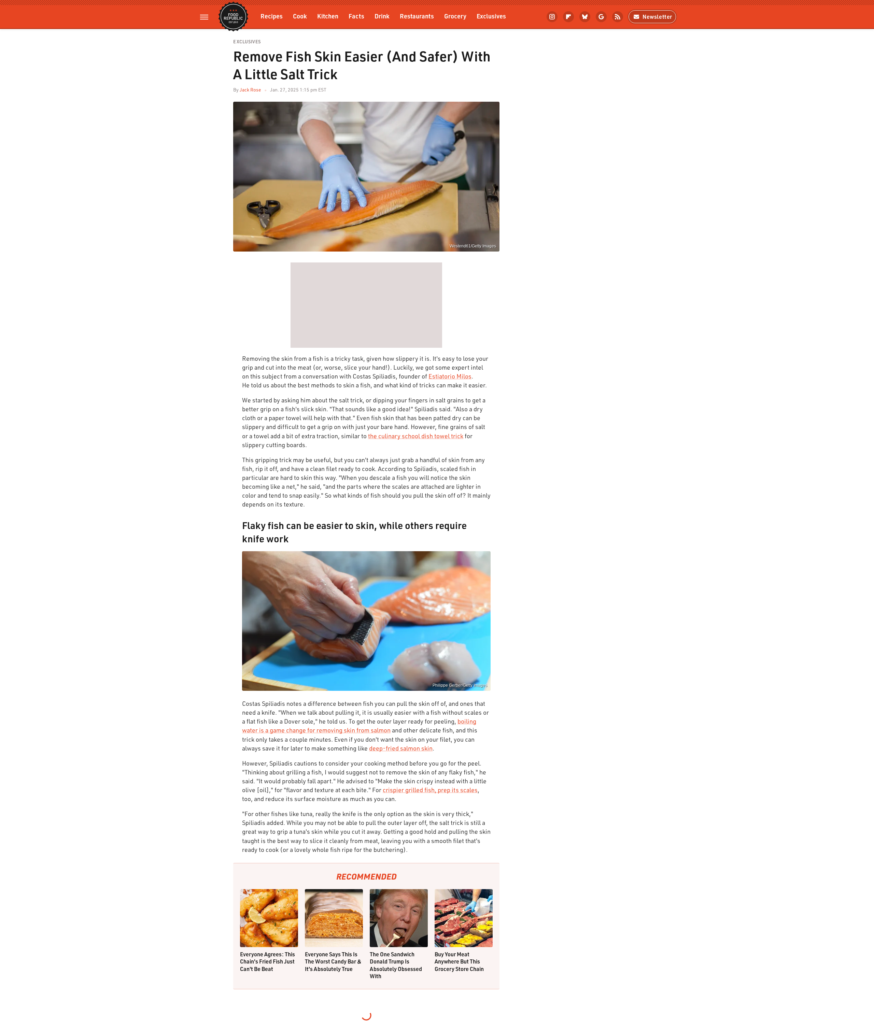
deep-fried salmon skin (401, 748)
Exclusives (491, 16)
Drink (382, 16)
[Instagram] (552, 16)
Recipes (271, 16)
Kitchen (327, 16)
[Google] (601, 16)
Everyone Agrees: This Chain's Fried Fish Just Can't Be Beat (267, 961)
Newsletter (657, 16)
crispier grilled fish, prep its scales (430, 790)
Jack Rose (250, 89)
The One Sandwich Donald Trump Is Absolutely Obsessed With (396, 965)
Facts (356, 16)
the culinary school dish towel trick (415, 436)
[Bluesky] (584, 16)
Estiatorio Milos (449, 376)
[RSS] (617, 16)
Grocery (455, 16)
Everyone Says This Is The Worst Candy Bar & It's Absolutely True (333, 961)
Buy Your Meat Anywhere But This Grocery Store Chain (459, 961)
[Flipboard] (568, 16)
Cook (300, 16)
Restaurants (417, 16)
